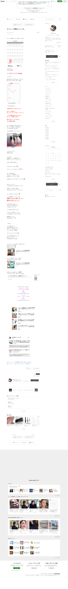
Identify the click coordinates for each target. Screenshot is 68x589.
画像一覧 (26, 19)
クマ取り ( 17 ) (47, 110)
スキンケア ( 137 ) (48, 90)
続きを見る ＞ (58, 42)
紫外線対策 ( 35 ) (48, 103)
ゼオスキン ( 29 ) (48, 101)
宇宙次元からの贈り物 (49, 168)
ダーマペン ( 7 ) (47, 93)
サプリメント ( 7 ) (48, 106)
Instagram (23, 292)
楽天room (23, 299)
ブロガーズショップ (50, 35)
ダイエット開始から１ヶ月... (16, 29)
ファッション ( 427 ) (48, 115)
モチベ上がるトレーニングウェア (50, 76)
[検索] (60, 19)
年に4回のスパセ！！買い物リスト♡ (51, 74)
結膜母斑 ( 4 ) (47, 96)
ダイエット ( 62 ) (48, 111)
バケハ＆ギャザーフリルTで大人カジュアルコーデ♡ (29, 24)
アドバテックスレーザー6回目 (50, 79)
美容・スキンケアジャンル (49, 46)
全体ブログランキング (49, 45)
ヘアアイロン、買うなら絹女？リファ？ (52, 66)
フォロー (34, 380)
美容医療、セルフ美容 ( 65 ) (50, 108)
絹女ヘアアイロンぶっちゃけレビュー (51, 65)
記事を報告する (37, 375)
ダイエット (11, 34)
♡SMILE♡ (53, 33)
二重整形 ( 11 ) (47, 98)
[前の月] (49, 147)
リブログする (37, 368)
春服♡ (46, 72)
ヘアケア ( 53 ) (47, 91)
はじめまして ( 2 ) (48, 116)
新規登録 (59, 1)
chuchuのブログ (48, 172)
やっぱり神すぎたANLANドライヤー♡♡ (52, 71)
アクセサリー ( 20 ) (48, 105)
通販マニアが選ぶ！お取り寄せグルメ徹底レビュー (53, 174)
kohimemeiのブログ (48, 176)
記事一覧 (18, 19)
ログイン (65, 1)
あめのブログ (47, 170)
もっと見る (23, 428)
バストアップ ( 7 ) (48, 100)
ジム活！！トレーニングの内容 (18, 24)
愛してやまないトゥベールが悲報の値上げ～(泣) (52, 69)
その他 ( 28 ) (47, 118)
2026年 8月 (53, 147)
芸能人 (19, 486)
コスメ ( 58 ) (47, 88)
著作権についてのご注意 (51, 196)
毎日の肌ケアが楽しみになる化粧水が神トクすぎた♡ (53, 63)
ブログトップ (11, 19)
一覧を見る (53, 82)
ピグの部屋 (57, 35)
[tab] (13, 486)
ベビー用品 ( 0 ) (48, 113)
